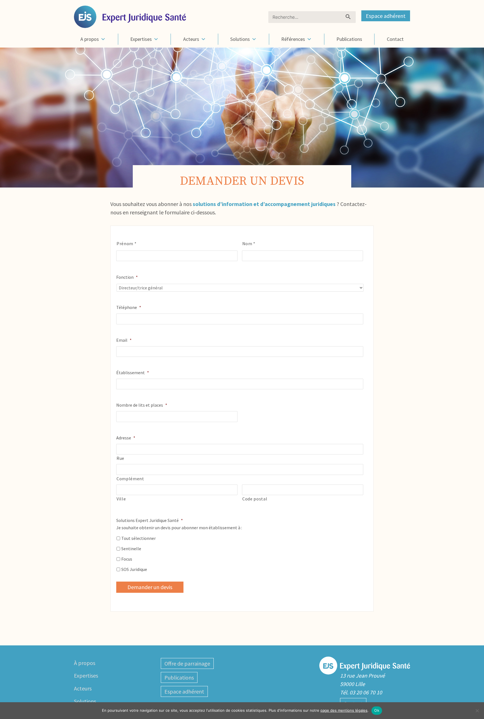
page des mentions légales (343, 710)
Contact (395, 39)
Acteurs (191, 39)
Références (293, 39)
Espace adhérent (386, 15)
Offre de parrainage (187, 663)
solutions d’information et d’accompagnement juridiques (264, 203)
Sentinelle (131, 548)
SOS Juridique (134, 569)
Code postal (254, 499)
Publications (349, 39)
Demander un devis (149, 587)
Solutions (240, 39)
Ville (121, 499)
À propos (84, 662)
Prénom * (126, 243)
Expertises (141, 39)
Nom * (248, 243)
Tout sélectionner (138, 538)
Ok (376, 710)
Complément (130, 478)
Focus (126, 559)
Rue (120, 458)
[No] (477, 710)
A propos (89, 39)
